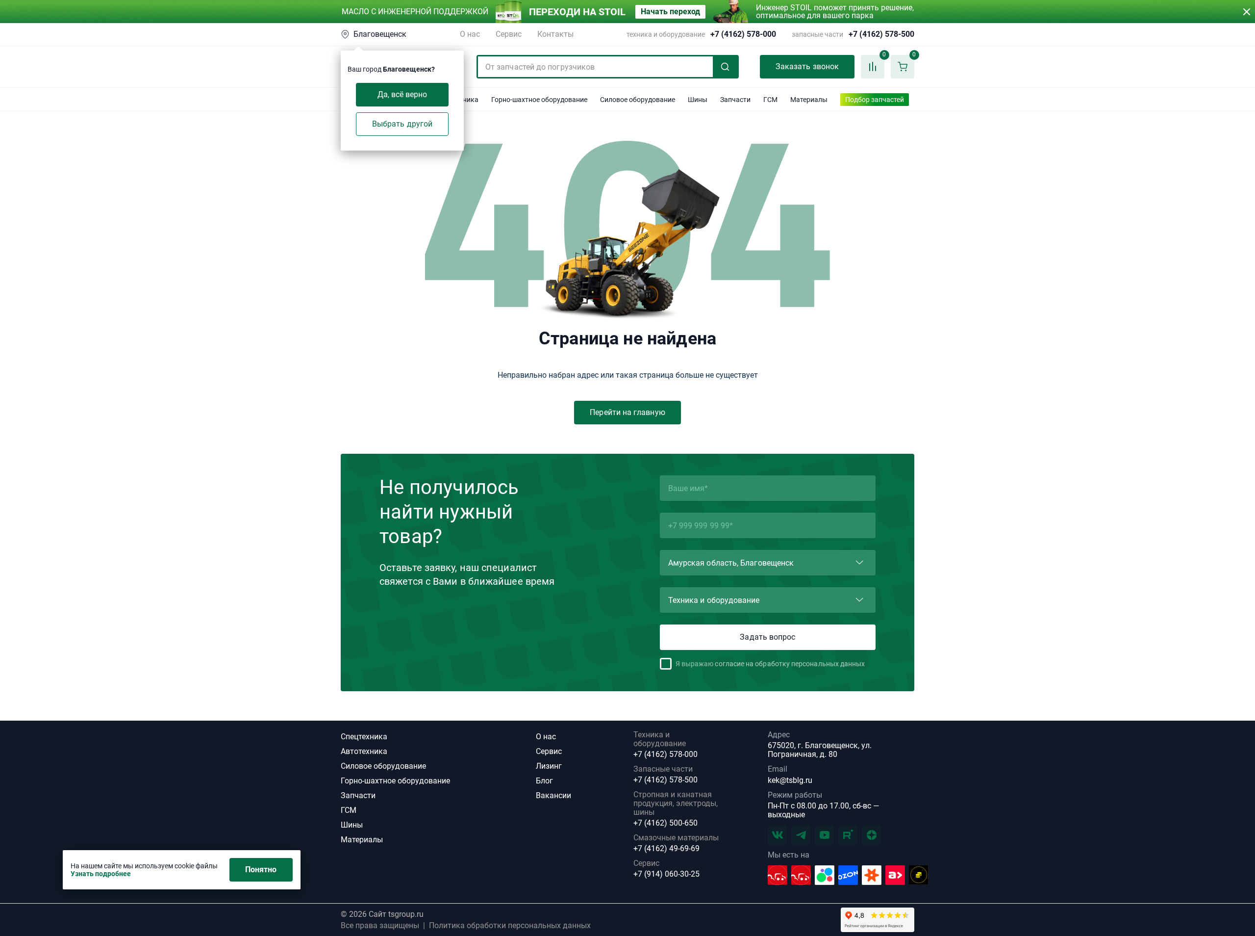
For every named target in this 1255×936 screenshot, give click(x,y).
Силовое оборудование (383, 766)
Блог (544, 780)
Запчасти (358, 795)
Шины (352, 825)
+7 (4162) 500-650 (665, 823)
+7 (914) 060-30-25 (666, 874)
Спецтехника (364, 736)
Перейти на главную (627, 412)
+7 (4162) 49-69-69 (666, 848)
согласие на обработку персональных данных (790, 664)
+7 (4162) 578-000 (743, 34)
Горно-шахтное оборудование (395, 780)
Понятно (261, 869)
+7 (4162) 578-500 (881, 34)
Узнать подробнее (101, 874)
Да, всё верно (402, 94)
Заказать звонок (807, 66)
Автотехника (364, 751)
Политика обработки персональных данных (510, 925)
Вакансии (553, 795)
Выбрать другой (402, 124)
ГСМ (348, 810)
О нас (470, 34)
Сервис (509, 34)
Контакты (555, 34)
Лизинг (549, 766)
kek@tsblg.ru (790, 780)
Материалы (362, 839)
